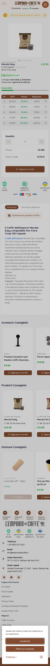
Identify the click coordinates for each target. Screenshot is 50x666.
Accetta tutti (25, 641)
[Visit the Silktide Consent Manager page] (41, 657)
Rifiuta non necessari (25, 648)
